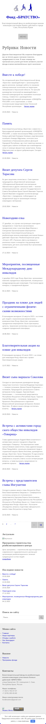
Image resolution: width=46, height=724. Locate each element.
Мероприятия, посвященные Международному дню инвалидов (21, 268)
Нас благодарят (8, 640)
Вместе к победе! (13, 75)
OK (33, 721)
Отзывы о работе (9, 638)
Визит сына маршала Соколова (22, 377)
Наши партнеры (8, 635)
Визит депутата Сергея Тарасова (15, 585)
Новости (15, 112)
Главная (5, 633)
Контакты (5, 643)
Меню (23, 37)
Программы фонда (9, 660)
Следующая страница (41, 525)
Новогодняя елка (13, 218)
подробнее (6, 559)
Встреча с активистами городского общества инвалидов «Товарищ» (22, 430)
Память (7, 123)
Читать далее (29, 106)
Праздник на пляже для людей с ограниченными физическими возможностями (22, 306)
